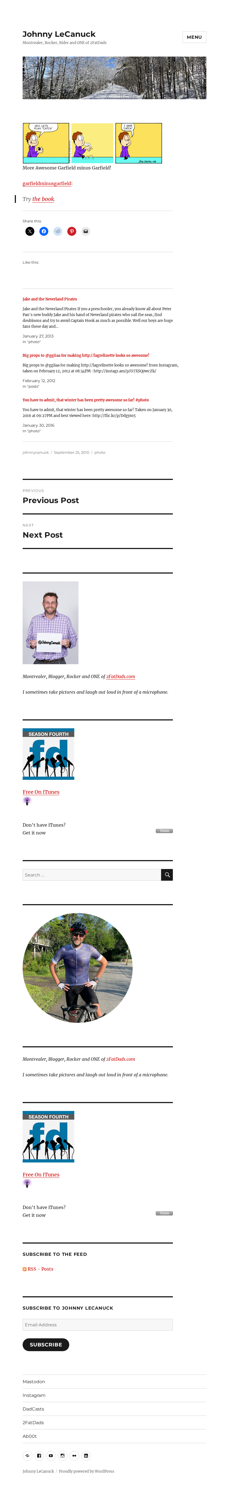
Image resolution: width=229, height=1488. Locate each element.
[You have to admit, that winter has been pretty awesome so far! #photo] (101, 415)
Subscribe (46, 1345)
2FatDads (33, 1422)
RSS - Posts (40, 1269)
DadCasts (33, 1409)
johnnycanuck (36, 452)
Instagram (34, 1395)
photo (99, 452)
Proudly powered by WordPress (86, 1471)
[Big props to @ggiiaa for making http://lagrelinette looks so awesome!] (101, 371)
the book (43, 199)
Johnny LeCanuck (59, 34)
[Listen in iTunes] (98, 754)
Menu (194, 37)
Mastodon (34, 1381)
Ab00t (30, 1436)
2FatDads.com (120, 676)
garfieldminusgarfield (47, 183)
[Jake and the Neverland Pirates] (101, 320)
